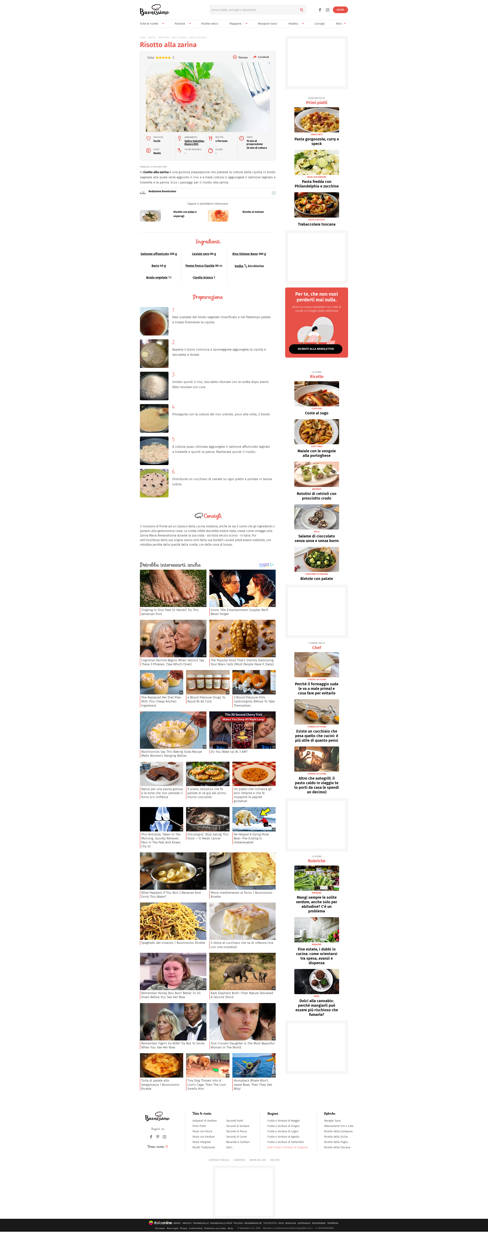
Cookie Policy (196, 1228)
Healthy (293, 23)
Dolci (229, 1147)
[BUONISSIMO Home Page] (154, 10)
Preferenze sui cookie (215, 1228)
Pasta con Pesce (202, 1131)
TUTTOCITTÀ (270, 1223)
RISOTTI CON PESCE (198, 37)
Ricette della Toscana (337, 1147)
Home (142, 37)
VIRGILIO (187, 1223)
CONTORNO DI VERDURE (316, 574)
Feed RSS (274, 1160)
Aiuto (230, 1228)
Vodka (239, 266)
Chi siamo (160, 1228)
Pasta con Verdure (204, 1136)
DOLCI (316, 531)
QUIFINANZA (304, 1223)
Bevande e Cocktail (238, 1142)
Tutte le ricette (149, 23)
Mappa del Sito (258, 1160)
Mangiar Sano (332, 1120)
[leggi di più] (274, 193)
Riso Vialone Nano (245, 254)
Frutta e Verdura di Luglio (282, 1131)
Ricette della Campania (338, 1131)
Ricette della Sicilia (336, 1136)
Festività (180, 23)
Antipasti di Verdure (205, 1120)
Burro (155, 265)
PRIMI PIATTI (164, 37)
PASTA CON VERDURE (316, 177)
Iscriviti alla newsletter (316, 349)
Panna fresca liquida (199, 265)
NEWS (316, 996)
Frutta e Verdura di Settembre (285, 1142)
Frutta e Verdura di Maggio (283, 1120)
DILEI (281, 1223)
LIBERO (177, 1223)
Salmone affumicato (154, 254)
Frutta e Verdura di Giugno (283, 1126)
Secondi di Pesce (236, 1131)
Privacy (183, 1228)
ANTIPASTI (316, 489)
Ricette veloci (209, 23)
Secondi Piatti (234, 1120)
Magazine (236, 23)
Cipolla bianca (203, 277)
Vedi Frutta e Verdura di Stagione (287, 1147)
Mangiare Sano (267, 23)
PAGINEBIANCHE (253, 1223)
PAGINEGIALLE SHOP (221, 1223)
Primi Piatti (199, 1126)
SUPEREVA (332, 1223)
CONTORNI (317, 408)
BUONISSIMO (319, 1223)
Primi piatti (316, 101)
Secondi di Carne (236, 1136)
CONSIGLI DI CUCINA (316, 679)
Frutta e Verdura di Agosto (283, 1136)
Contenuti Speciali (219, 1160)
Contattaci (239, 1160)
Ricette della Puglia (336, 1142)
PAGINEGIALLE (201, 1223)
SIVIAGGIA (290, 1223)
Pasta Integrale (202, 1142)
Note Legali (172, 1228)
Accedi (340, 10)
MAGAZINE (316, 893)
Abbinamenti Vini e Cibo (338, 1126)
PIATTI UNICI (316, 446)
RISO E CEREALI (179, 37)
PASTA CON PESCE (316, 220)
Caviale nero (200, 254)
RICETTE (152, 37)
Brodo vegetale (157, 277)
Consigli (320, 23)
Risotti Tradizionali (204, 1147)
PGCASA (238, 1223)
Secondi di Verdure (237, 1126)
